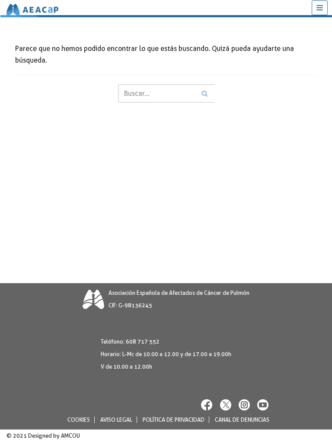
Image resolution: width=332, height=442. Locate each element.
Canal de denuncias (242, 420)
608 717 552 (143, 341)
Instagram (244, 404)
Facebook (207, 404)
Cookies (78, 420)
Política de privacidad (173, 420)
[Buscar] (204, 93)
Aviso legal (116, 420)
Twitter (225, 404)
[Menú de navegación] (320, 7)
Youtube (262, 404)
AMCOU (70, 436)
